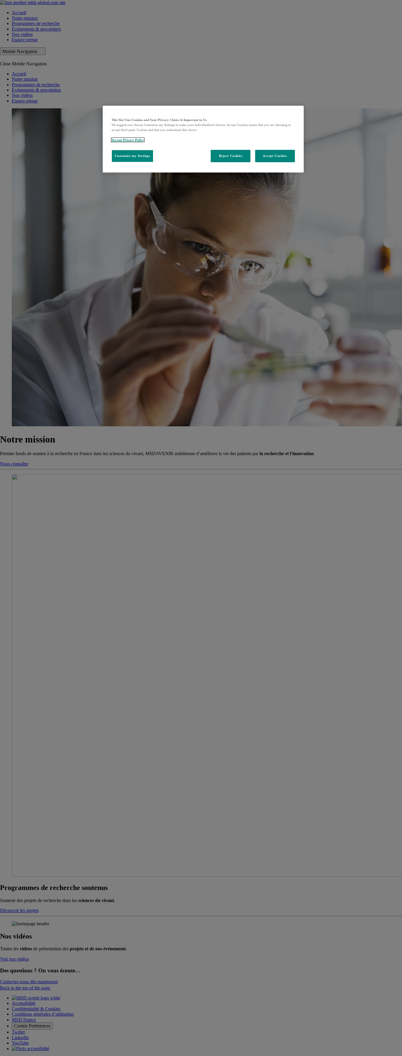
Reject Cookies (230, 156)
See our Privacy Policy (128, 140)
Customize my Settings (132, 156)
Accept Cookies (275, 156)
